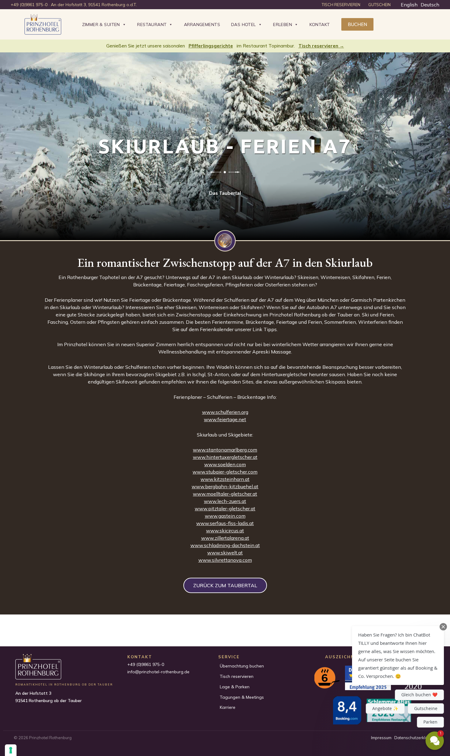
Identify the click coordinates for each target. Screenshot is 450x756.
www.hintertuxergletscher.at (225, 457)
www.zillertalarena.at (225, 538)
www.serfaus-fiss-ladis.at (225, 523)
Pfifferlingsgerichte (211, 46)
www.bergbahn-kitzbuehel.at (225, 486)
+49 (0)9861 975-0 (145, 664)
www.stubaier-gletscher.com (225, 472)
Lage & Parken (234, 687)
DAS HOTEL (243, 24)
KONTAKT (319, 24)
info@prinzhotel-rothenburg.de (158, 672)
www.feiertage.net (225, 419)
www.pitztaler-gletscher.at (225, 508)
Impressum (381, 737)
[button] (357, 24)
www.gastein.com (225, 516)
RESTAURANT (152, 24)
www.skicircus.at (225, 530)
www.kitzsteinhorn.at (225, 479)
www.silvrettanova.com (225, 560)
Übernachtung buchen (242, 666)
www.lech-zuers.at (225, 501)
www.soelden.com (225, 464)
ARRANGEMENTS (202, 24)
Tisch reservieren (236, 676)
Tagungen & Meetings (242, 697)
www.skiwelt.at (225, 553)
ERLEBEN (282, 24)
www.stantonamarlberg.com (225, 450)
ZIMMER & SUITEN (101, 24)
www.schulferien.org (225, 412)
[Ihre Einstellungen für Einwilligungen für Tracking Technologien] (11, 750)
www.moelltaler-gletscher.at (225, 494)
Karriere (227, 707)
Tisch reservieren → (321, 46)
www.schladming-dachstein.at (225, 545)
